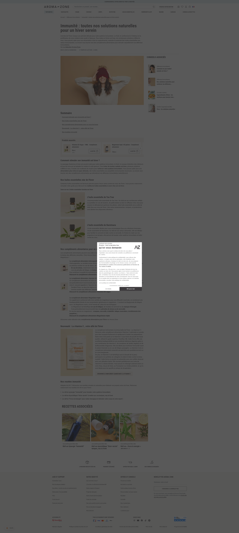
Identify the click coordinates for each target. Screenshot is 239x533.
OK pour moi (131, 289)
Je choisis (108, 289)
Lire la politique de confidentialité (107, 283)
